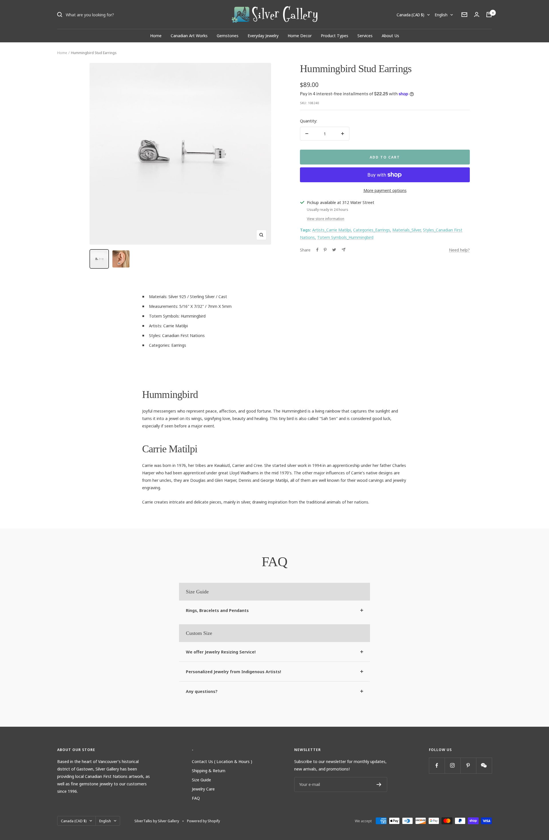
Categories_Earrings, (372, 230)
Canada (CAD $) (410, 14)
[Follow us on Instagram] (452, 765)
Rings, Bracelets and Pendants (217, 610)
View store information (325, 218)
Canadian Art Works (189, 35)
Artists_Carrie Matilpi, (332, 230)
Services (365, 35)
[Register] (379, 784)
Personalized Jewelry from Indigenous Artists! (233, 671)
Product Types (334, 35)
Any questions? (202, 691)
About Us (390, 35)
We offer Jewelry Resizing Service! (221, 652)
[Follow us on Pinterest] (468, 765)
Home (156, 35)
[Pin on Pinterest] (325, 250)
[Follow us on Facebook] (437, 765)
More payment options (385, 190)
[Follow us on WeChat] (484, 765)
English (441, 14)
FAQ (196, 798)
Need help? (459, 250)
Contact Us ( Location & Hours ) (222, 761)
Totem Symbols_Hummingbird (345, 237)
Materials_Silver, (407, 230)
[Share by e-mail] (343, 249)
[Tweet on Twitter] (334, 250)
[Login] (476, 14)
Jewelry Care (203, 789)
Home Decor (300, 35)
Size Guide (201, 779)
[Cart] (489, 14)
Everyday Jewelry (263, 35)
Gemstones (227, 35)
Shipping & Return (208, 770)
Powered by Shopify (203, 820)
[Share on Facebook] (317, 250)
